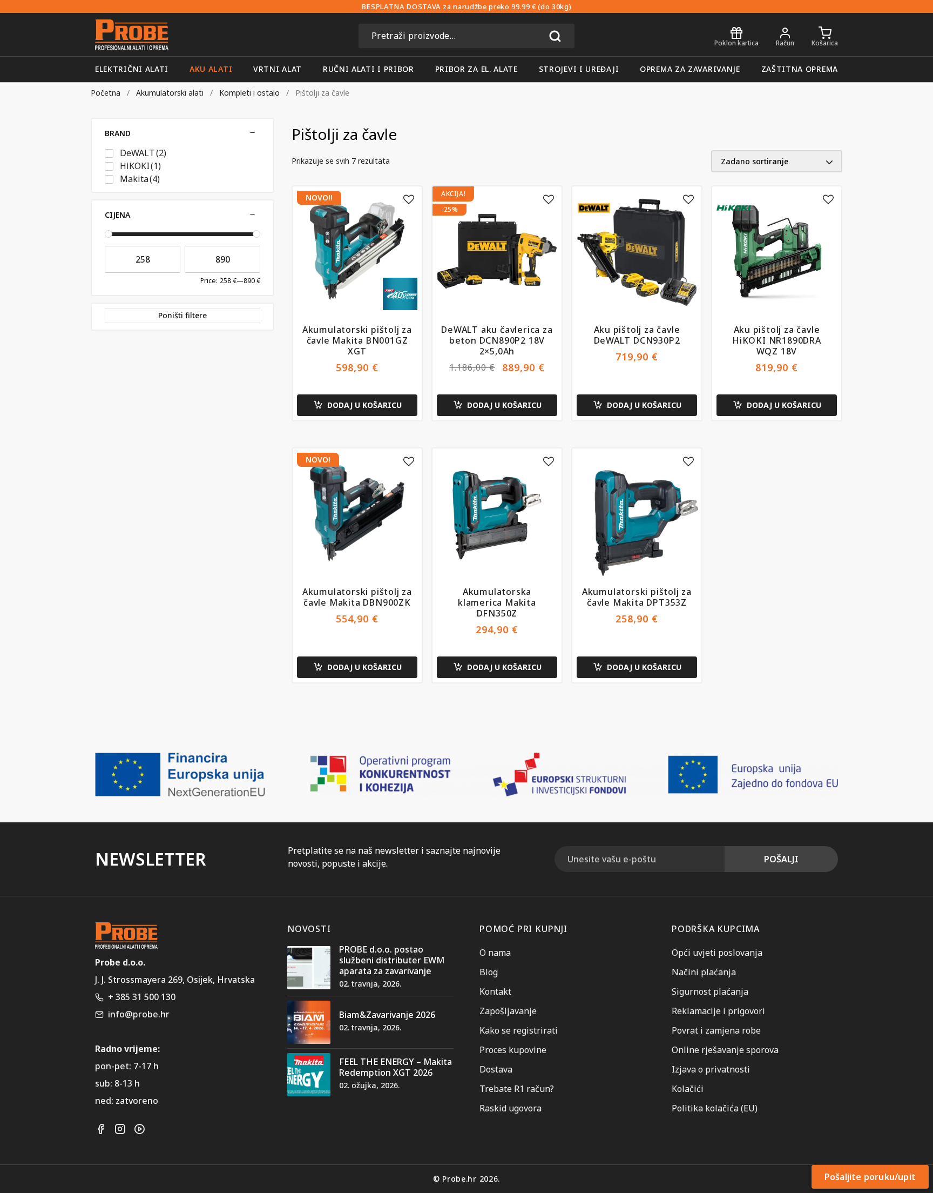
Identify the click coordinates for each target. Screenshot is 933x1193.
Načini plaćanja (704, 972)
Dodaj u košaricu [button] (364, 405)
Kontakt (495, 991)
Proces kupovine (512, 1050)
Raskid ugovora (510, 1108)
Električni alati (131, 69)
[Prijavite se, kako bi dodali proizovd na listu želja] (408, 199)
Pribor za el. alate (476, 69)
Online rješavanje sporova (725, 1050)
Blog (488, 972)
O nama (495, 953)
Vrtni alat (277, 69)
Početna (105, 93)
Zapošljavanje (508, 1011)
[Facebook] (100, 1129)
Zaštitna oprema (800, 69)
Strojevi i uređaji (579, 69)
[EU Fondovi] (466, 774)
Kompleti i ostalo (249, 93)
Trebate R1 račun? (516, 1089)
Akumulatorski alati (170, 93)
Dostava (495, 1069)
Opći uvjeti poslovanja (717, 953)
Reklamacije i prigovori (718, 1011)
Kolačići (688, 1089)
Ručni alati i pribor (368, 69)
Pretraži (555, 35)
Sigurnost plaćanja (710, 991)
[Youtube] (139, 1129)
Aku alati (211, 69)
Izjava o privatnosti (711, 1069)
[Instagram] (119, 1129)
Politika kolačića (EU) (715, 1108)
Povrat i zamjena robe (716, 1030)
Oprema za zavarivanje (690, 69)
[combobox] (466, 35)
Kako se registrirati (518, 1030)
